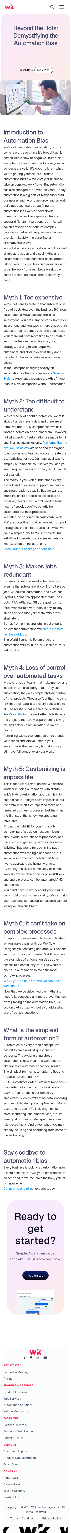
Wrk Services (12, 1398)
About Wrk (10, 1477)
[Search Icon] (52, 6)
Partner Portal (13, 1438)
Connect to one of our (18, 1188)
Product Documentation (19, 1458)
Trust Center (12, 1464)
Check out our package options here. (29, 549)
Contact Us (11, 1497)
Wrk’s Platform (19, 714)
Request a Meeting (15, 1372)
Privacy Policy (51, 1518)
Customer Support (16, 1451)
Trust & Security (14, 1491)
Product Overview (15, 1392)
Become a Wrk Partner (18, 1431)
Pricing (7, 1378)
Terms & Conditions (23, 1518)
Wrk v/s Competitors (17, 1411)
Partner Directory (15, 1425)
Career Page (11, 1484)
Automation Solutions (18, 1405)
